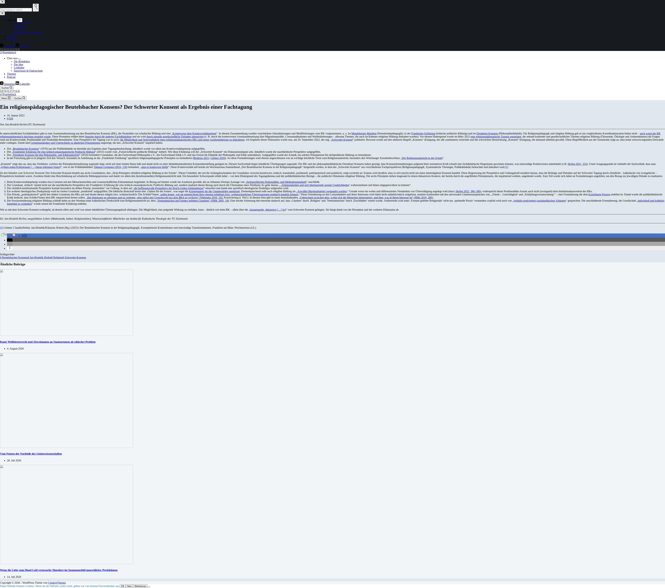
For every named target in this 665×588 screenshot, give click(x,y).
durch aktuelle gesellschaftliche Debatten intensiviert (175, 136)
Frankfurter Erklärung (423, 133)
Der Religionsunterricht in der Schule (422, 158)
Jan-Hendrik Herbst (39, 257)
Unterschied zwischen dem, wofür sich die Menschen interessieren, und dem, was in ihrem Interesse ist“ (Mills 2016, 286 (366, 197)
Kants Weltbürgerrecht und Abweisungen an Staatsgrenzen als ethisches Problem (47, 341)
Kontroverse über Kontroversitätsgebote (194, 133)
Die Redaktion (22, 61)
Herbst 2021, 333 (577, 163)
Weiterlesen (140, 586)
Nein (129, 586)
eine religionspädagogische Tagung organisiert (496, 136)
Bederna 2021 (201, 158)
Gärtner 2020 (217, 158)
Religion (57, 257)
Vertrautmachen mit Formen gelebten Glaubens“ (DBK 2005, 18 (192, 200)
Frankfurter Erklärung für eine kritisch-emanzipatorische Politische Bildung (54, 151)
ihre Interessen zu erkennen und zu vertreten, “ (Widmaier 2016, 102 (155, 197)
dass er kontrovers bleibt (154, 167)
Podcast (11, 77)
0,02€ (10, 118)
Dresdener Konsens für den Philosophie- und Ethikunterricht (46, 154)
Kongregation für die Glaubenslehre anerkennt (214, 191)
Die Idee (18, 64)
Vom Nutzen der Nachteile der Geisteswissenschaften (31, 453)
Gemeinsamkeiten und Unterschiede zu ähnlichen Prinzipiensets (65, 142)
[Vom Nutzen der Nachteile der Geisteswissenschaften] (66, 446)
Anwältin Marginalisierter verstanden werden (322, 191)
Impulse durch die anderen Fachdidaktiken (108, 136)
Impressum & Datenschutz (28, 70)
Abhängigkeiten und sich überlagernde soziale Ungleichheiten (315, 185)
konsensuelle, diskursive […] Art (268, 209)
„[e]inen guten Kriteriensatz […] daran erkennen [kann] (30, 167)
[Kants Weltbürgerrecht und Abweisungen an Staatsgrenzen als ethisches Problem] (66, 334)
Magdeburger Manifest (363, 133)
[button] (24, 236)
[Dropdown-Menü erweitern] (19, 59)
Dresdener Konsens (487, 133)
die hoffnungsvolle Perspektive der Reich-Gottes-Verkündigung (168, 188)
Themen (11, 73)
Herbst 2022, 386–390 (468, 191)
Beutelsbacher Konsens (26, 148)
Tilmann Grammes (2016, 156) (110, 167)
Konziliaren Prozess (599, 194)
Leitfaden (19, 67)
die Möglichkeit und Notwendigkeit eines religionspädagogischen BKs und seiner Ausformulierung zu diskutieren (182, 139)
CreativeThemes (57, 582)
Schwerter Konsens (74, 257)
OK (122, 586)
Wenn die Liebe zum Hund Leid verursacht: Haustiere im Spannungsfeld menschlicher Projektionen (59, 570)
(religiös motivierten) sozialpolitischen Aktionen (540, 200)
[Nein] (149, 586)
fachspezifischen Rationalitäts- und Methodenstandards (276, 181)
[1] (506, 167)
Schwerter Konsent (342, 139)
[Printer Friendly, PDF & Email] (10, 234)
